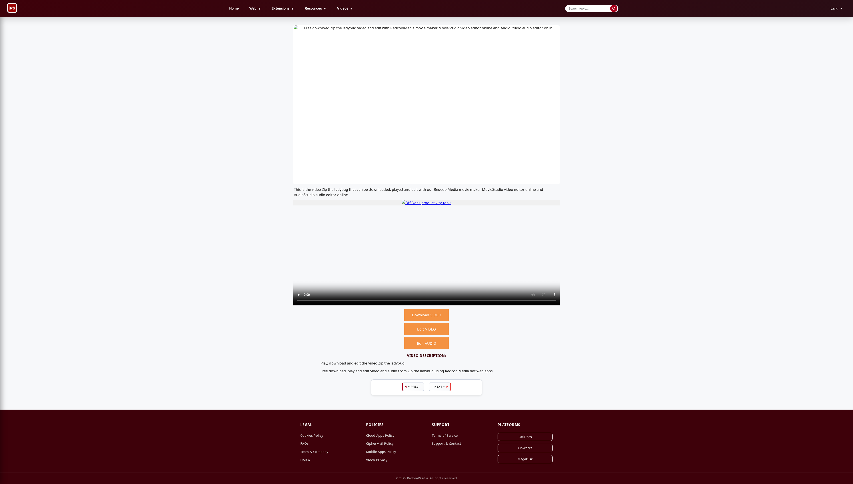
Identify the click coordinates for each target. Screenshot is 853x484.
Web (255, 8)
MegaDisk (525, 459)
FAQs (304, 443)
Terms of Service (445, 435)
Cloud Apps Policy (380, 435)
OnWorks (525, 448)
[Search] (613, 8)
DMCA (305, 460)
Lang (837, 8)
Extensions (283, 8)
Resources (316, 8)
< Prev (413, 386)
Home (234, 8)
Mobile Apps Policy (381, 451)
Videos (345, 8)
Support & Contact (446, 443)
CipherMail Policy (380, 443)
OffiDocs (525, 437)
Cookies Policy (311, 435)
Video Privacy (376, 460)
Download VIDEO (426, 315)
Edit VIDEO (426, 329)
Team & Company (314, 451)
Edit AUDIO (426, 343)
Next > (439, 386)
